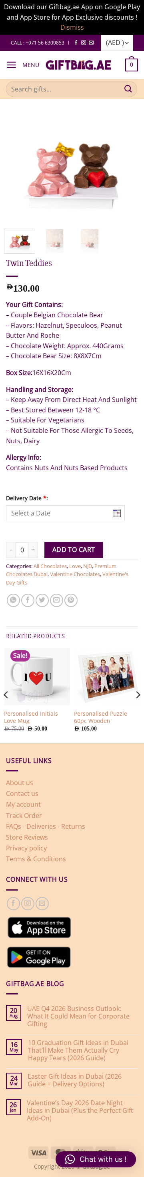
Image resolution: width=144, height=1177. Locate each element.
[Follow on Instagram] (83, 43)
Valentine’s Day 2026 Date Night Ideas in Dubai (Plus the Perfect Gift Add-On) (80, 1110)
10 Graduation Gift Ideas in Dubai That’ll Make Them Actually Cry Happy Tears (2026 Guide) (78, 1050)
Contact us (22, 793)
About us (19, 782)
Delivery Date (27, 498)
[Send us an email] (91, 43)
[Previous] (9, 160)
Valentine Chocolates (75, 574)
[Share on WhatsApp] (13, 600)
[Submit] (128, 89)
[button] (11, 64)
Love (75, 566)
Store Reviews (27, 837)
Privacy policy (26, 848)
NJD (87, 566)
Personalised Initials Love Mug (31, 717)
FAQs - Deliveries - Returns (45, 826)
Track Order (24, 815)
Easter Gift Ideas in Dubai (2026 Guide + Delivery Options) (75, 1080)
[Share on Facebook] (27, 600)
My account (23, 804)
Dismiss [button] (72, 27)
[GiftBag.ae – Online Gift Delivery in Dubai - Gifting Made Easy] (78, 65)
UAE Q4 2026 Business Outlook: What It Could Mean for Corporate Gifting (78, 1016)
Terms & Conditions (36, 858)
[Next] (134, 160)
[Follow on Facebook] (76, 43)
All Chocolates (50, 566)
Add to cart (73, 549)
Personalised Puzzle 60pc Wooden (100, 717)
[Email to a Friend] (56, 600)
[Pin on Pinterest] (71, 600)
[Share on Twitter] (42, 600)
